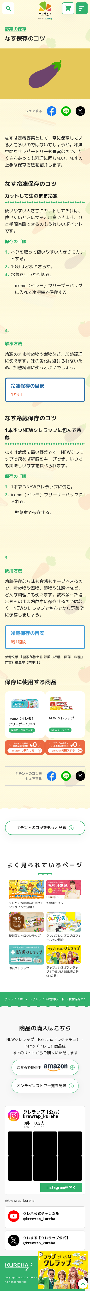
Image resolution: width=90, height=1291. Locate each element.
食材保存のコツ (79, 999)
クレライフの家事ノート (49, 999)
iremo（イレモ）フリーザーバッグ (49, 286)
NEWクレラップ (39, 430)
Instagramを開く (61, 1187)
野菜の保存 (15, 29)
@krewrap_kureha (20, 1200)
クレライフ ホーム (17, 999)
